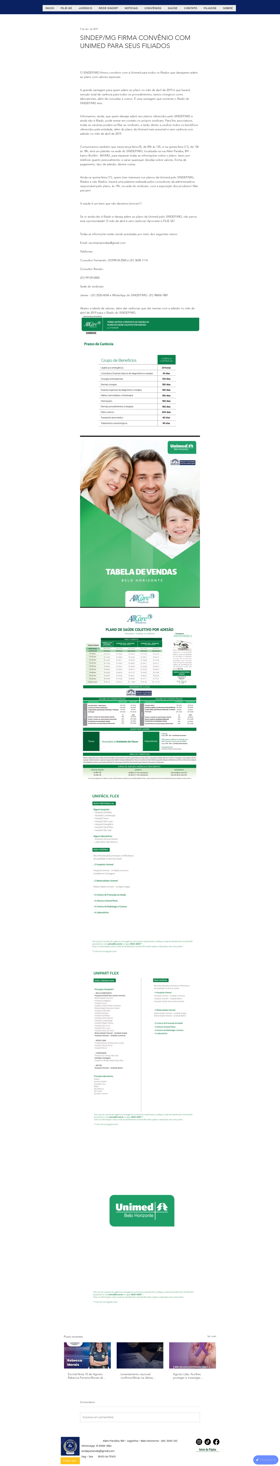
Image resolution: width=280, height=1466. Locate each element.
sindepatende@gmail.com (98, 1451)
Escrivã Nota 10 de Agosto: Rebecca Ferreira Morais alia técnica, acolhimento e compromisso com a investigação (86, 1376)
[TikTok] (207, 1442)
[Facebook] (216, 1442)
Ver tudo (211, 1336)
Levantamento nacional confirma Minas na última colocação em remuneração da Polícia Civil (139, 1376)
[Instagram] (199, 1442)
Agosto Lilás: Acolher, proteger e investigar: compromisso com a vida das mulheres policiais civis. (192, 1376)
